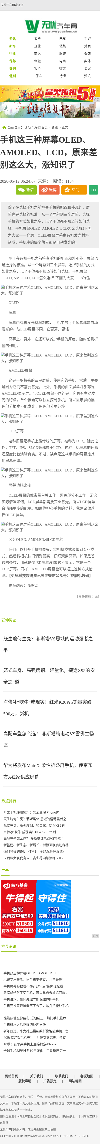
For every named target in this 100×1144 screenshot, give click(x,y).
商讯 (37, 53)
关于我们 (36, 1076)
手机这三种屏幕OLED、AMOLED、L (30, 973)
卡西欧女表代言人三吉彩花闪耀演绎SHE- (33, 858)
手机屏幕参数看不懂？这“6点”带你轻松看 (33, 986)
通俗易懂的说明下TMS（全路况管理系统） (34, 851)
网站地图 (75, 1081)
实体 (87, 61)
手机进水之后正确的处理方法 (24, 1024)
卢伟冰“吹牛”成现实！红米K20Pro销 (29, 832)
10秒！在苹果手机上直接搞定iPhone (30, 1044)
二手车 (37, 76)
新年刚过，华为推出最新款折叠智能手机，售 (36, 1031)
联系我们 (61, 1076)
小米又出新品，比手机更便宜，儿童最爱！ (34, 980)
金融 (37, 61)
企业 (37, 46)
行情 (62, 76)
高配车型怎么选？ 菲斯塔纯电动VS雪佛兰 (33, 838)
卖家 (87, 68)
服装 (62, 53)
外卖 (87, 46)
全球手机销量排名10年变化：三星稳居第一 (34, 1051)
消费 (37, 38)
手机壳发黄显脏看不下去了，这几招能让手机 (36, 1006)
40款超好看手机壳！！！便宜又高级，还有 (34, 1038)
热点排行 (8, 801)
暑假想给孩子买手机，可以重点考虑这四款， (36, 993)
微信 (30, 190)
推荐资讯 (8, 947)
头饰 (87, 53)
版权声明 (24, 1081)
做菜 (62, 46)
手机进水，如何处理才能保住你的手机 (31, 999)
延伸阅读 (8, 620)
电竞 (62, 38)
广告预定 (50, 1081)
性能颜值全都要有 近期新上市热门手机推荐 (34, 1018)
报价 (37, 68)
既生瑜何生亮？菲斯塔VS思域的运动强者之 (34, 819)
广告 (5, 871)
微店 (62, 68)
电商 (62, 61)
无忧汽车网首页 (36, 127)
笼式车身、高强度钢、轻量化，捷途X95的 (34, 825)
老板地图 (86, 1076)
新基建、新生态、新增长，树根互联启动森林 (36, 845)
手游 (87, 38)
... (93, 190)
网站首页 (11, 1076)
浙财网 (32, 586)
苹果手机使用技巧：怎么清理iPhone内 (31, 812)
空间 (75, 190)
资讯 (87, 76)
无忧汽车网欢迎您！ (13, 5)
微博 (53, 190)
